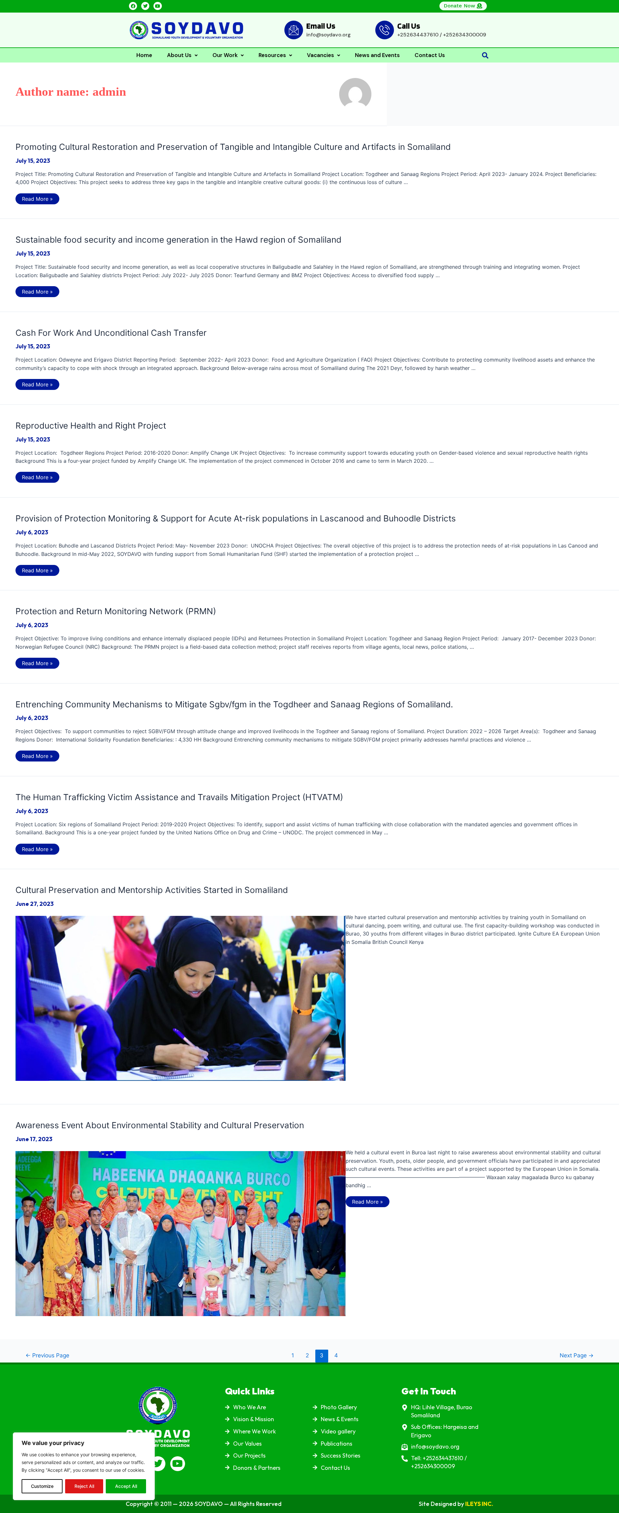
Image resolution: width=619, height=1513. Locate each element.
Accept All (126, 1486)
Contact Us (430, 55)
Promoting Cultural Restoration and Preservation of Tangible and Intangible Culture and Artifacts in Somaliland (233, 147)
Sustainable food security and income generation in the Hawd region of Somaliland (178, 240)
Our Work (225, 55)
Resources (272, 55)
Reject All (84, 1486)
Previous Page (47, 1355)
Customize (42, 1486)
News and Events (377, 55)
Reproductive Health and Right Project (90, 426)
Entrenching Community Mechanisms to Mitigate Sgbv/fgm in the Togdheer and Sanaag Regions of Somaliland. (234, 704)
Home (144, 55)
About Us (179, 55)
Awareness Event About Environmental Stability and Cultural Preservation (159, 1125)
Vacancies (320, 55)
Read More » (37, 197)
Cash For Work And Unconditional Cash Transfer (111, 333)
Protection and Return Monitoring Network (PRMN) (115, 611)
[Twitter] (145, 6)
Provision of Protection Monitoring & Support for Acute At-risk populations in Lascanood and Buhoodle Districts (235, 518)
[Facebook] (133, 6)
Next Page (577, 1355)
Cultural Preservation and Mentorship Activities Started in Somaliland (151, 890)
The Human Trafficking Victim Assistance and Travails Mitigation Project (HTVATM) (179, 797)
